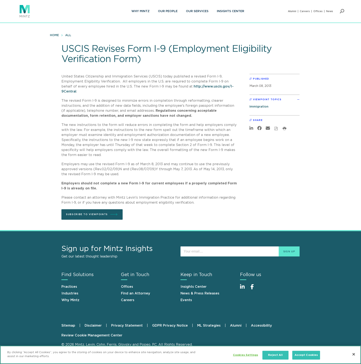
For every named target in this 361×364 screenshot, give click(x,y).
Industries (69, 293)
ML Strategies (209, 325)
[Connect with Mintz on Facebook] (254, 289)
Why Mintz (140, 11)
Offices (318, 11)
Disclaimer (93, 325)
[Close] (353, 354)
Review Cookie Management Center (91, 335)
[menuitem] (140, 11)
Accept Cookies (306, 355)
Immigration (258, 106)
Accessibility (261, 325)
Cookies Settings (245, 355)
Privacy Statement (127, 325)
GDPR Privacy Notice (170, 325)
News (329, 11)
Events (186, 300)
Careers (305, 11)
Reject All (275, 355)
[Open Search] (341, 11)
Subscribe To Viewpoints (87, 214)
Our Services (197, 11)
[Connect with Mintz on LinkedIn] (244, 289)
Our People (168, 11)
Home (54, 35)
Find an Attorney (135, 293)
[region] (180, 355)
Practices (69, 286)
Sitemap (68, 325)
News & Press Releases (199, 293)
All (68, 35)
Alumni (292, 11)
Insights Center (230, 11)
